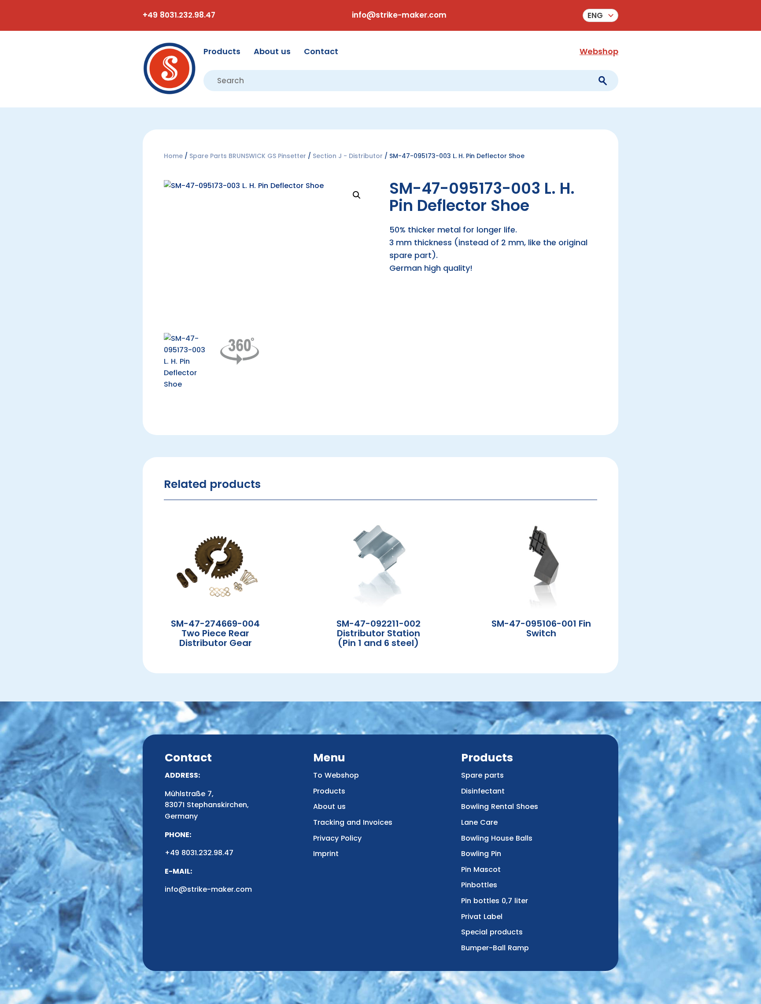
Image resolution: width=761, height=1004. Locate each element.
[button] (600, 15)
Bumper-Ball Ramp (495, 948)
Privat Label (481, 917)
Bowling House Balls (496, 838)
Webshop (599, 51)
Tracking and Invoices (352, 822)
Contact (321, 51)
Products (221, 51)
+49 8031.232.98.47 (179, 15)
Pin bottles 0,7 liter (494, 901)
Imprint (326, 854)
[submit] (603, 81)
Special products (492, 932)
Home (173, 155)
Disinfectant (483, 791)
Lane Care (479, 822)
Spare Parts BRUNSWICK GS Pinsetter (247, 155)
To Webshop (336, 775)
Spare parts (482, 775)
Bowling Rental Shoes (499, 806)
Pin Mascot (481, 869)
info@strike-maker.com (399, 15)
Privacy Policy (337, 838)
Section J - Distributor (348, 155)
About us (272, 51)
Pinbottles (479, 885)
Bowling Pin (481, 854)
